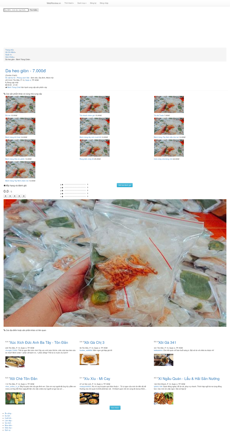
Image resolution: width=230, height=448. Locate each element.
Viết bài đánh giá (124, 185)
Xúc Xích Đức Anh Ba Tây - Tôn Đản (39, 342)
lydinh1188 (158, 386)
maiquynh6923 (85, 386)
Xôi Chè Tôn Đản (23, 378)
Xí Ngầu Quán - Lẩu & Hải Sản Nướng (189, 378)
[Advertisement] (115, 29)
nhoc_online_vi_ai (12, 386)
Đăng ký (93, 3)
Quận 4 (28, 80)
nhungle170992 (11, 350)
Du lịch (7, 415)
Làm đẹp (8, 420)
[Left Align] (6, 196)
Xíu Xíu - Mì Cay (97, 378)
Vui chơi (8, 423)
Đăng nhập (104, 3)
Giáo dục (8, 427)
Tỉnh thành (68, 3)
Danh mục (81, 3)
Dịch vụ (7, 430)
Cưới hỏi (8, 418)
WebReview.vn (54, 3)
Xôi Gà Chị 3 (94, 342)
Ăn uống (8, 413)
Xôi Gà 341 (167, 342)
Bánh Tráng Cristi (14, 87)
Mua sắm (8, 425)
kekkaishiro (158, 350)
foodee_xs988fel (86, 350)
